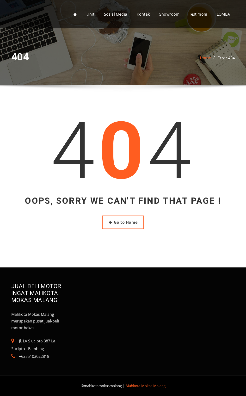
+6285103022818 (34, 356)
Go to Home (126, 222)
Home (205, 58)
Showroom (169, 14)
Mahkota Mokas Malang (146, 385)
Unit (90, 14)
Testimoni (198, 14)
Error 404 (226, 58)
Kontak (143, 14)
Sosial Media (115, 14)
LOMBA (223, 14)
